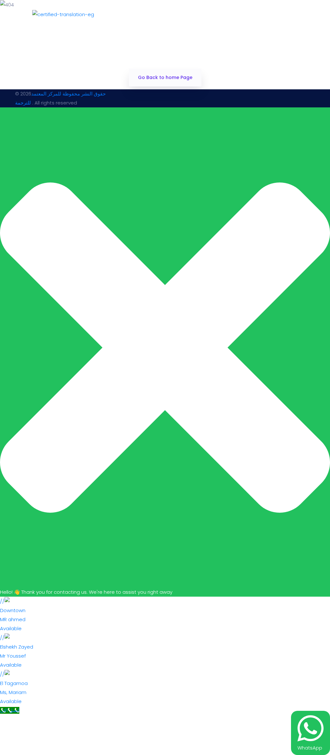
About (195, 14)
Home (155, 14)
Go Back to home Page (165, 77)
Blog (287, 14)
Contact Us (242, 14)
